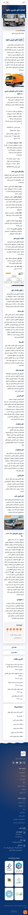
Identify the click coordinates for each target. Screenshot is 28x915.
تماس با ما (22, 779)
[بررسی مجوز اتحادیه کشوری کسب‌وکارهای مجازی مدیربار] (18, 867)
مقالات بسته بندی (17, 724)
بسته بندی (22, 813)
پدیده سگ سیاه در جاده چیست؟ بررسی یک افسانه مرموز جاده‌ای (14, 665)
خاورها (11, 322)
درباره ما (23, 776)
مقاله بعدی (14, 652)
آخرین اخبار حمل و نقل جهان (15, 712)
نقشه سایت (14, 911)
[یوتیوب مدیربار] (17, 762)
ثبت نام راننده (21, 803)
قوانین (23, 789)
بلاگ (24, 783)
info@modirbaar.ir (17, 842)
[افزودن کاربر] (7, 2)
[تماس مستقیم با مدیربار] (25, 912)
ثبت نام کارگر (22, 806)
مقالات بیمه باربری (17, 728)
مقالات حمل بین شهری (16, 732)
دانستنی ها (19, 716)
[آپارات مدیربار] (20, 762)
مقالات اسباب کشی (17, 720)
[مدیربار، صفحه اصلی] (17, 2)
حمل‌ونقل (9, 114)
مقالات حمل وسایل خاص (16, 736)
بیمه (24, 809)
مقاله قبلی (14, 647)
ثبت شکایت (22, 793)
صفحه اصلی (22, 773)
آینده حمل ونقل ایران (17, 696)
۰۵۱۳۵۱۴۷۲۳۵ (18, 837)
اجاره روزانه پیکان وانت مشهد (15, 689)
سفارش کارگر (22, 816)
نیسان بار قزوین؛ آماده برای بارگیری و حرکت (13, 674)
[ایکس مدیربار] (13, 762)
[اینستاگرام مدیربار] (24, 762)
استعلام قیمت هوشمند (19, 819)
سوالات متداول (21, 786)
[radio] (7, 630)
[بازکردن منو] (4, 2)
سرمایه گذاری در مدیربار (19, 823)
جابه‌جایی (14, 50)
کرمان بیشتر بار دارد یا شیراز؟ (15, 682)
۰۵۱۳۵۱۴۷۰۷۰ (18, 834)
